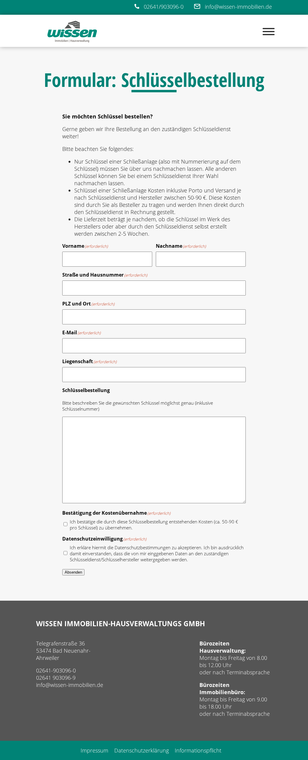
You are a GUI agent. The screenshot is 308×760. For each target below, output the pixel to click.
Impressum (94, 750)
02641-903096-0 (56, 670)
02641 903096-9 (55, 677)
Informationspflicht (198, 750)
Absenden (73, 572)
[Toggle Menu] (269, 31)
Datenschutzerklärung (141, 750)
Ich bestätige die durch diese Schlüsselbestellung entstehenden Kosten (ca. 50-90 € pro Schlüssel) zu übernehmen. (154, 525)
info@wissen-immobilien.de (69, 684)
